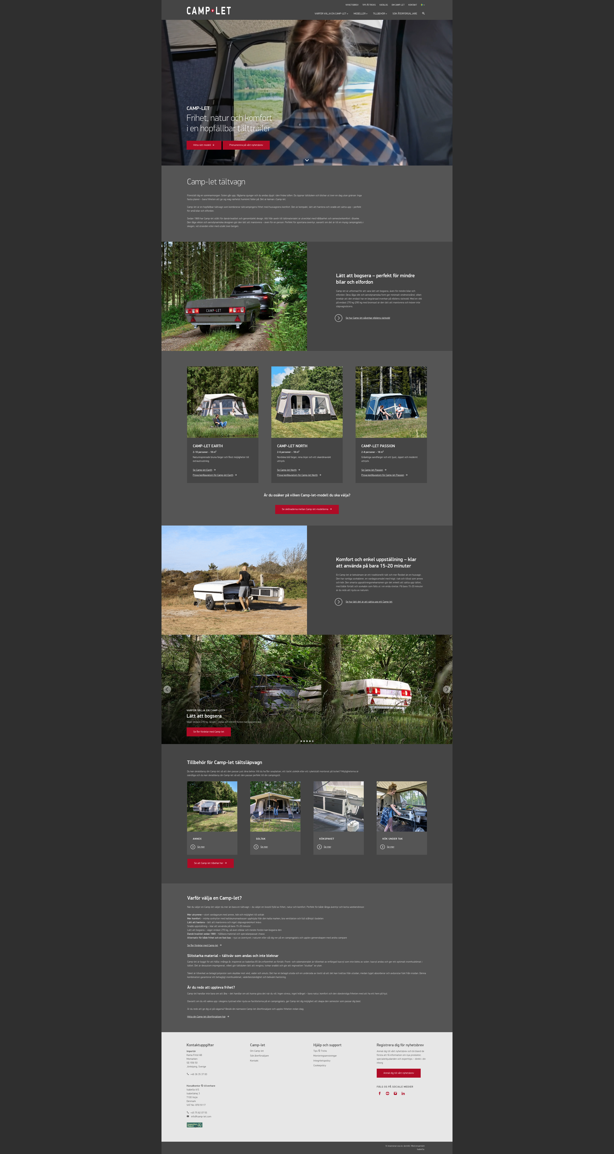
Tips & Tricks (320, 1051)
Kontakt (254, 1061)
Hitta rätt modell (202, 145)
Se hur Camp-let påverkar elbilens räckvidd (368, 318)
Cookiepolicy (319, 1065)
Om (252, 1051)
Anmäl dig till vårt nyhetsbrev (398, 1073)
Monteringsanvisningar (325, 1056)
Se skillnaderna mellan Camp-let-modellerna (305, 509)
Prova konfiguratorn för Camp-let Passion (382, 475)
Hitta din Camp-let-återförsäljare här (206, 1017)
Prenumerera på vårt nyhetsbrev (246, 145)
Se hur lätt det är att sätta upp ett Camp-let (369, 602)
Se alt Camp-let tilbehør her (208, 863)
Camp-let (259, 1051)
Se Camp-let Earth (202, 470)
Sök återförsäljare (259, 1056)
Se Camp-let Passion (372, 470)
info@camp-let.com (201, 1116)
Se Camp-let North (287, 470)
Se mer (201, 847)
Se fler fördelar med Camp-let (208, 732)
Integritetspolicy (321, 1061)
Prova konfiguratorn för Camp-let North (297, 475)
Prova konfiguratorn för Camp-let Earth (213, 475)
